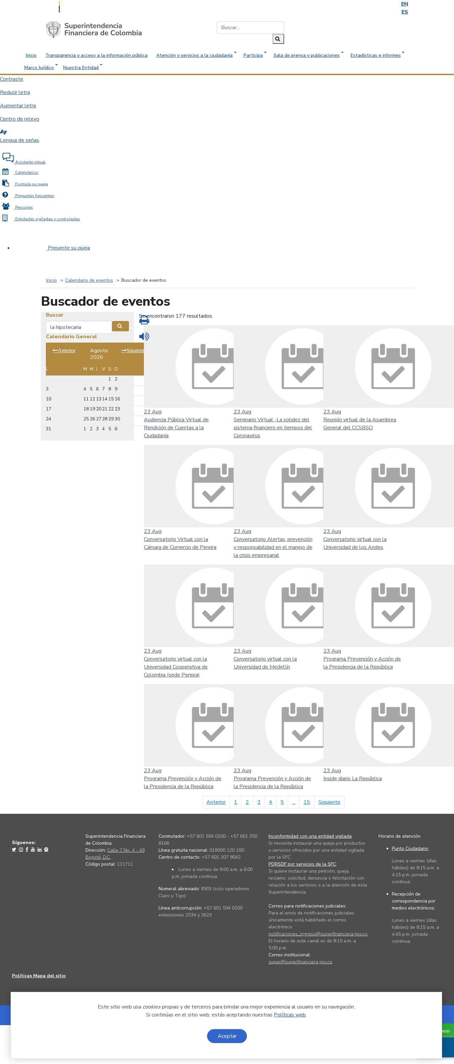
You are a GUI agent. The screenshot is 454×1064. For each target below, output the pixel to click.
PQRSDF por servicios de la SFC (302, 864)
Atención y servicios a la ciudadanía (194, 55)
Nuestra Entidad (81, 67)
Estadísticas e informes (376, 55)
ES (404, 12)
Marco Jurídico (39, 67)
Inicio (31, 55)
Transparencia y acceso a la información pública (96, 55)
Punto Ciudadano (410, 848)
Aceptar (227, 1036)
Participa (253, 55)
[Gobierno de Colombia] (76, 6)
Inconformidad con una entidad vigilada (310, 836)
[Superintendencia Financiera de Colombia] (94, 29)
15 (306, 802)
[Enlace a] (15, 849)
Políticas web (290, 1014)
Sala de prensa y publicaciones (307, 55)
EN (404, 4)
